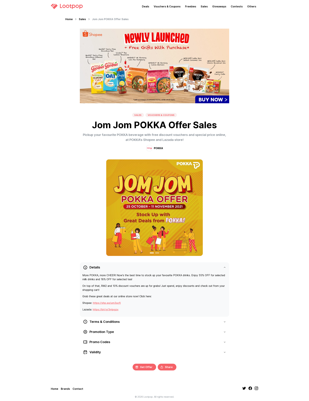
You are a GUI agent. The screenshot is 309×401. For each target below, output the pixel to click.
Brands (65, 388)
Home (69, 19)
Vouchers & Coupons (167, 6)
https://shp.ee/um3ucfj (107, 302)
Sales (204, 6)
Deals (145, 6)
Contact (78, 388)
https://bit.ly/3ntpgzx (105, 309)
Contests (237, 6)
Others (251, 6)
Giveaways (219, 6)
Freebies (190, 6)
